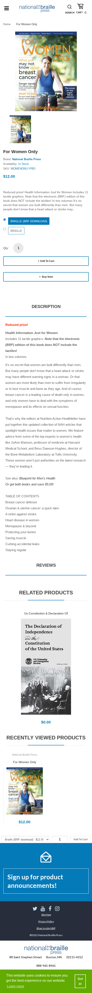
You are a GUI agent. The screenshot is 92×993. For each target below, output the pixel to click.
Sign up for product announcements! (35, 881)
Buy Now (47, 276)
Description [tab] (46, 306)
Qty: (6, 248)
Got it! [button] (80, 981)
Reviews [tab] (46, 565)
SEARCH (69, 12)
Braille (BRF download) (28, 221)
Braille (16, 230)
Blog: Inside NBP (46, 928)
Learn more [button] (15, 986)
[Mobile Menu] (6, 8)
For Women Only (24, 762)
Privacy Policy (46, 921)
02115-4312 (74, 957)
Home (6, 24)
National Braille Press (26, 159)
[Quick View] (61, 671)
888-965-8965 (46, 965)
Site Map (46, 914)
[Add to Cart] (31, 671)
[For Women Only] (20, 129)
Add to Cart (47, 261)
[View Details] (46, 671)
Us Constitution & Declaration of (46, 613)
